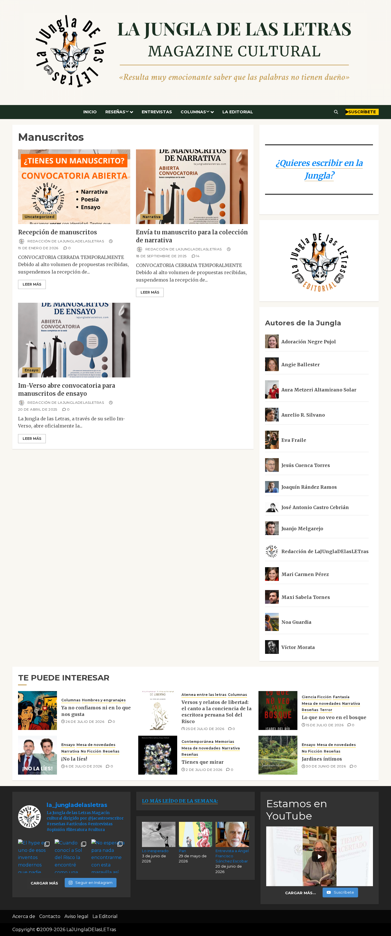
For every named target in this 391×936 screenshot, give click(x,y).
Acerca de (23, 916)
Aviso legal (76, 916)
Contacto (49, 916)
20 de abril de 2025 (37, 409)
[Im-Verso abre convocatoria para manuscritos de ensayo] (74, 340)
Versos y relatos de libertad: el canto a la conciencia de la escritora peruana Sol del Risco (216, 711)
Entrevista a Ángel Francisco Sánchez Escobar (232, 855)
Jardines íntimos (322, 759)
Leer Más (32, 284)
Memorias (224, 741)
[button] (336, 111)
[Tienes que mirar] (157, 755)
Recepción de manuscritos (57, 232)
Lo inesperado (155, 850)
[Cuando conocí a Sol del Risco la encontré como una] (71, 856)
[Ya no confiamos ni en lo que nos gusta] (37, 710)
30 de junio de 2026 (326, 766)
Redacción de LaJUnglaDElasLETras (65, 241)
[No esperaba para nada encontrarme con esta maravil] (108, 856)
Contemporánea (197, 741)
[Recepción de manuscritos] (74, 186)
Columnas (193, 111)
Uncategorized (39, 217)
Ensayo (31, 370)
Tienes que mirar (202, 762)
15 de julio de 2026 (324, 725)
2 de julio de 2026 (204, 769)
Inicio (90, 111)
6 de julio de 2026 (84, 766)
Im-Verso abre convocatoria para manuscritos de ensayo (66, 389)
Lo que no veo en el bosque (334, 717)
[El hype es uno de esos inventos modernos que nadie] (35, 856)
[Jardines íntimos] (277, 755)
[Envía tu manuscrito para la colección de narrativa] (192, 186)
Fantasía (341, 697)
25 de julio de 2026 (205, 729)
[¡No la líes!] (37, 755)
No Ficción (91, 751)
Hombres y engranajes (104, 700)
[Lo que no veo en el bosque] (277, 710)
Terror (326, 710)
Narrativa (152, 217)
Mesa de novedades (321, 703)
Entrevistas (157, 111)
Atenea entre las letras (203, 694)
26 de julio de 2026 (85, 721)
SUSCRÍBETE (362, 111)
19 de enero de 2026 (38, 248)
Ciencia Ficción (316, 697)
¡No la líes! (74, 759)
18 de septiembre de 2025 (161, 256)
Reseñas (115, 111)
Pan (182, 850)
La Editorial (237, 111)
